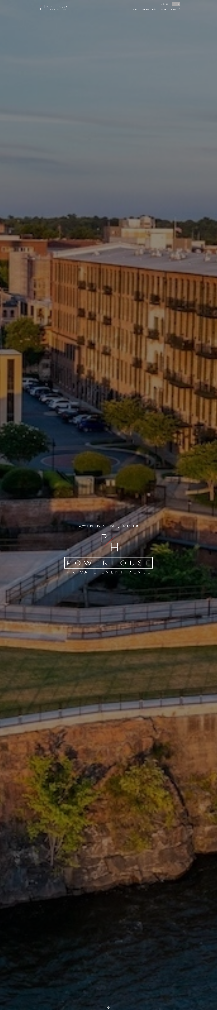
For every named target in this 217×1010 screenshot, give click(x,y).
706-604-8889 (164, 4)
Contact (173, 9)
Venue (135, 9)
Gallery (154, 9)
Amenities (145, 9)
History (163, 9)
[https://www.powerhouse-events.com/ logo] (52, 7)
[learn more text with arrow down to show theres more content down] (108, 1007)
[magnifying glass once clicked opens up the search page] (180, 10)
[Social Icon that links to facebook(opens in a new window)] (174, 4)
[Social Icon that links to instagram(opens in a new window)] (178, 4)
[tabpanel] (108, 505)
